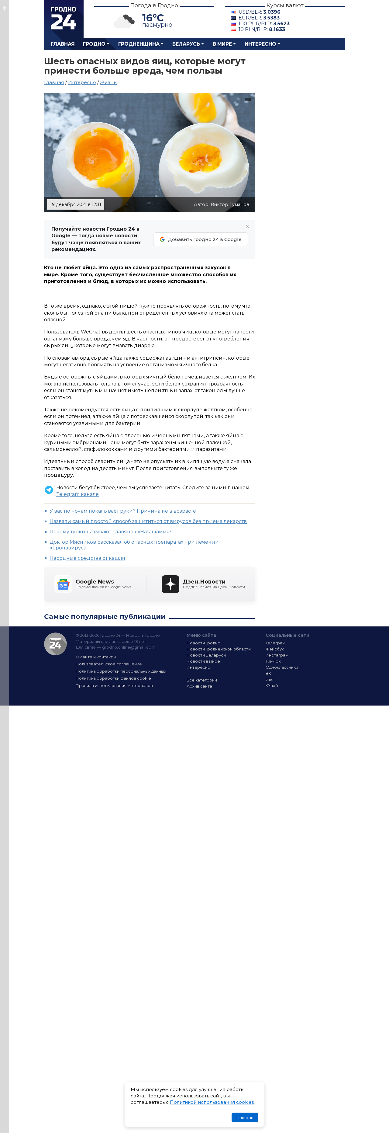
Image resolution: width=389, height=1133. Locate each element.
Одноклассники (282, 667)
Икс (270, 679)
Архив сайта (199, 686)
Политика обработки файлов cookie (113, 678)
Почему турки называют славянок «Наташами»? (110, 532)
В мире (222, 44)
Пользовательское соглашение (109, 663)
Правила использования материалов (114, 685)
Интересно (260, 44)
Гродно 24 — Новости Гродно (55, 644)
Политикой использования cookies (212, 1102)
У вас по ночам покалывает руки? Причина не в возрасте (123, 511)
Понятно (244, 1117)
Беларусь (186, 44)
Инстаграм (277, 655)
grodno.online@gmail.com (128, 647)
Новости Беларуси (206, 655)
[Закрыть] (247, 226)
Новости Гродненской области (219, 649)
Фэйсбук (275, 649)
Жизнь (108, 82)
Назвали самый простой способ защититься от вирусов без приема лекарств (148, 521)
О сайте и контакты (96, 656)
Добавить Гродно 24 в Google (205, 239)
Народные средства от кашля (87, 558)
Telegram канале (77, 494)
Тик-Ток (273, 661)
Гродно (94, 44)
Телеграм (275, 642)
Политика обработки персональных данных (121, 671)
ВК (268, 673)
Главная (63, 44)
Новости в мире (203, 661)
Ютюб (272, 685)
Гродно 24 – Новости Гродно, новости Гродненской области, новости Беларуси (64, 19)
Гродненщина (139, 44)
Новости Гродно (203, 642)
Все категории (202, 680)
